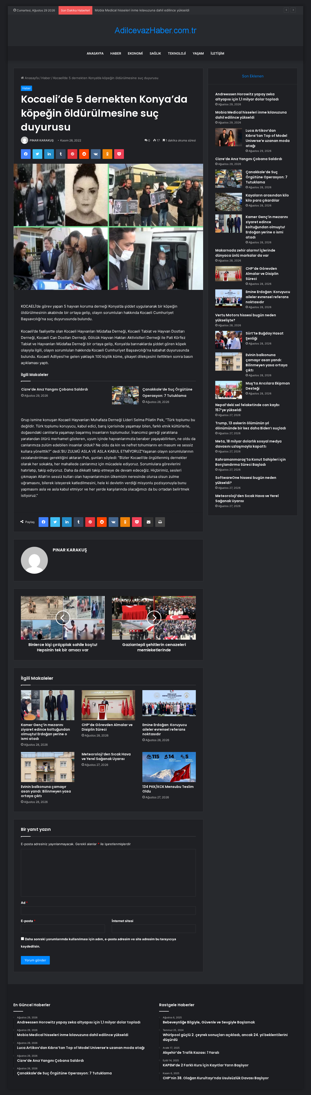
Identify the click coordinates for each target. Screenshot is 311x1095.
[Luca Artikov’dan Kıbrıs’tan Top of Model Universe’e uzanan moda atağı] (228, 137)
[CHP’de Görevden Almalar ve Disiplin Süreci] (108, 705)
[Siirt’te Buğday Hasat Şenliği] (228, 340)
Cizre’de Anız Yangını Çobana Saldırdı (54, 389)
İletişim (217, 53)
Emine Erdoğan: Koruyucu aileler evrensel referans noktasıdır (164, 729)
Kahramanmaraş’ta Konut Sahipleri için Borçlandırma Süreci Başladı (250, 462)
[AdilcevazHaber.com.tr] (155, 30)
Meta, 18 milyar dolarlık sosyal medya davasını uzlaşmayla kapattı (248, 444)
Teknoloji (177, 53)
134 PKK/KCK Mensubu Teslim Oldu (168, 789)
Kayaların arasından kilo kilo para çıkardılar (267, 198)
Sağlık (155, 53)
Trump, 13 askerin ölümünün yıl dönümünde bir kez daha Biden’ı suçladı (250, 426)
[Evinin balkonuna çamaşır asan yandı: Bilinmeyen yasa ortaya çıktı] (47, 767)
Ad (24, 903)
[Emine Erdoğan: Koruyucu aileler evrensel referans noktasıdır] (169, 705)
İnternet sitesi (122, 921)
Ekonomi (135, 53)
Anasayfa (95, 53)
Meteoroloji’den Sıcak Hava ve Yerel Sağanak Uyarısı (106, 756)
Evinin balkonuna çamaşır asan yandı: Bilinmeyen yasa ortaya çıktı (46, 791)
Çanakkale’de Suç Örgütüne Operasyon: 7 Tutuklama (266, 177)
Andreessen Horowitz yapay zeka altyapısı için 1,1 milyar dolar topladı (247, 97)
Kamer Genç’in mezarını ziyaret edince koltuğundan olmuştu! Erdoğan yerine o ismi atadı (45, 731)
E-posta (28, 921)
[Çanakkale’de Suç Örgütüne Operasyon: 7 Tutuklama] (125, 395)
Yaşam (198, 53)
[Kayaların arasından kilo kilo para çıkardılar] (228, 202)
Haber (115, 53)
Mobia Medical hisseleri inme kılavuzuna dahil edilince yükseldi (251, 115)
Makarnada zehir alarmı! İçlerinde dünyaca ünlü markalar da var (245, 253)
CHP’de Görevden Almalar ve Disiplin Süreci (107, 727)
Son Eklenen (253, 76)
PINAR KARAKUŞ (42, 140)
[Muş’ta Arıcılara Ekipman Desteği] (228, 390)
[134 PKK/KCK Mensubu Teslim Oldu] (169, 767)
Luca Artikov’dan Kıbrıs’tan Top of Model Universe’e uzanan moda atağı (148, 10)
